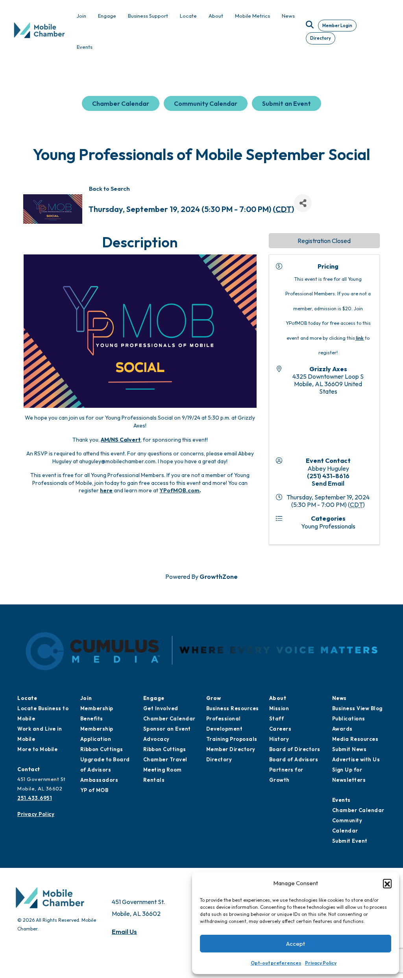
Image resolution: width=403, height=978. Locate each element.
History (279, 739)
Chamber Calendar (120, 103)
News (339, 698)
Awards (342, 729)
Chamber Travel (165, 759)
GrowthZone (219, 576)
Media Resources (355, 739)
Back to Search (109, 188)
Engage (154, 698)
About (278, 698)
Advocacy (156, 739)
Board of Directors (294, 749)
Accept (295, 943)
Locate (27, 698)
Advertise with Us (356, 759)
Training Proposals (231, 739)
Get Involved (160, 708)
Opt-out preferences (276, 963)
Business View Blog (357, 708)
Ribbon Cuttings (101, 749)
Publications (348, 718)
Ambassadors (99, 780)
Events (341, 800)
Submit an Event (286, 103)
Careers (280, 729)
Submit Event (350, 841)
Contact (28, 769)
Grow (213, 698)
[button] (387, 883)
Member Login (337, 25)
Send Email (328, 483)
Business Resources (232, 708)
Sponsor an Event (167, 729)
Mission (279, 708)
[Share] (303, 203)
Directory (320, 38)
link (360, 338)
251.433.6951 (34, 798)
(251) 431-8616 (328, 476)
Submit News (349, 749)
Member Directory (230, 749)
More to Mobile (37, 749)
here (106, 490)
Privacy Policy (320, 963)
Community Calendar (205, 103)
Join (86, 698)
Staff (276, 718)
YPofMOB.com (179, 490)
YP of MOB (94, 790)
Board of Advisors (293, 759)
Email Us (124, 932)
